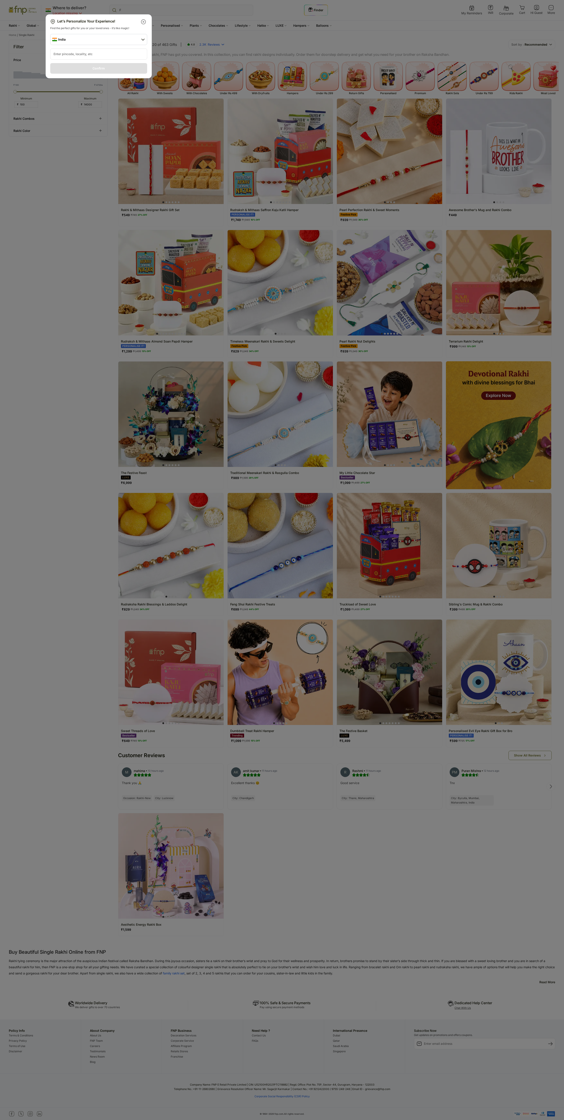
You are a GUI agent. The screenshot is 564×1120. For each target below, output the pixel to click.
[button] (144, 22)
